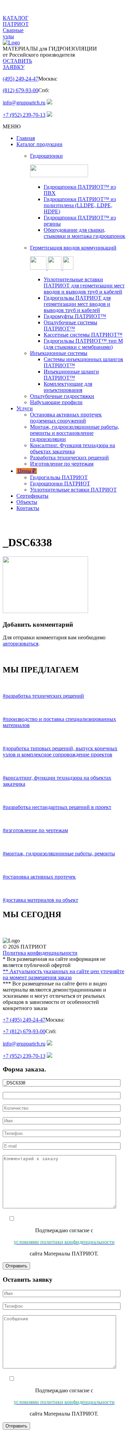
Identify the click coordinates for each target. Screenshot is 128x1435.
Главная (25, 138)
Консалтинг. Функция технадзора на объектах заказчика (72, 448)
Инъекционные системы (58, 353)
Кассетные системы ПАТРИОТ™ (83, 335)
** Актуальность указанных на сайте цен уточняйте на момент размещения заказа (63, 974)
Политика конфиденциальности (40, 953)
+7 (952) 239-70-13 (24, 115)
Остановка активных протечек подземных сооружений (66, 418)
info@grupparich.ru (24, 102)
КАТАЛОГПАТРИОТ (16, 21)
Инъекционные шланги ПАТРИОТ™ (71, 375)
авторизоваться (20, 644)
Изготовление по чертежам (62, 464)
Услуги (24, 408)
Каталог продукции (39, 144)
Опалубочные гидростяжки (62, 396)
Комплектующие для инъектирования (68, 387)
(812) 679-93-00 (20, 90)
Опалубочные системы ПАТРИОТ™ (70, 325)
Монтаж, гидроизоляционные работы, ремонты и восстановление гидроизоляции (74, 433)
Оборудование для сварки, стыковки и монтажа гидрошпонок (84, 233)
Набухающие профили (56, 402)
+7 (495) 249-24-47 (24, 1020)
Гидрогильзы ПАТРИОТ (59, 477)
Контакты (27, 508)
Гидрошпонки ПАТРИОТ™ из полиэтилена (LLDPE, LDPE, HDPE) (80, 205)
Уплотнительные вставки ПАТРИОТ (73, 490)
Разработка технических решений (69, 457)
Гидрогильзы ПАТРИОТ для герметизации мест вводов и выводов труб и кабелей (77, 304)
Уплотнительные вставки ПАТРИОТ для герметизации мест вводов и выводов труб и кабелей (84, 285)
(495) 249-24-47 (20, 79)
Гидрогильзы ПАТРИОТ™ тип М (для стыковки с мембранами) (83, 344)
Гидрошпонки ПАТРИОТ (60, 483)
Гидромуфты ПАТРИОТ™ (75, 316)
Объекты (26, 502)
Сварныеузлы (13, 33)
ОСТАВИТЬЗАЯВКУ (17, 64)
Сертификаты (32, 496)
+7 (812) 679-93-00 (24, 1031)
